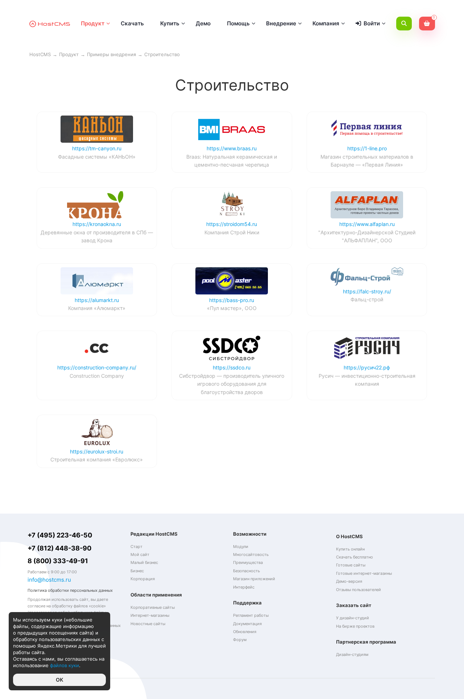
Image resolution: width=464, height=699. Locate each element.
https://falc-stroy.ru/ (367, 291)
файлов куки (64, 665)
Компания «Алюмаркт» (96, 308)
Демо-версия (349, 581)
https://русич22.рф (367, 367)
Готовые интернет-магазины (364, 573)
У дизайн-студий (352, 617)
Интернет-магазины (149, 615)
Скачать (132, 23)
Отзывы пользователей (358, 589)
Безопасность (246, 570)
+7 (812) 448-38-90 (59, 548)
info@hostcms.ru (49, 579)
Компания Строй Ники (231, 232)
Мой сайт (139, 554)
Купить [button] (169, 23)
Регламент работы (251, 615)
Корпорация (142, 578)
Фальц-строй (367, 299)
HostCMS (40, 54)
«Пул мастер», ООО (232, 308)
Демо (203, 23)
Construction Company (97, 376)
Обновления (244, 631)
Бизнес (137, 570)
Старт (136, 546)
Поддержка (247, 603)
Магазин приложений (254, 578)
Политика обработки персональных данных (70, 590)
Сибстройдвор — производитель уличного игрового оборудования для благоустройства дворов (231, 384)
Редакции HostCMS (154, 534)
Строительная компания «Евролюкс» (96, 459)
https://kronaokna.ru (96, 224)
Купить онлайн (350, 549)
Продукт (69, 54)
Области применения (156, 595)
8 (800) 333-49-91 (58, 561)
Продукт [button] (92, 23)
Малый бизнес (144, 562)
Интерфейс (243, 587)
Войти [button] (372, 23)
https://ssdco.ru (231, 367)
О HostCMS (349, 536)
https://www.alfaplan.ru (367, 224)
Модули (240, 546)
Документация (247, 623)
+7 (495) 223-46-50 (60, 535)
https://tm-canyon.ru (96, 148)
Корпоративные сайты (152, 607)
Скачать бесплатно (354, 557)
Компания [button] (325, 23)
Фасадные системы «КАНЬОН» (97, 157)
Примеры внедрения (111, 54)
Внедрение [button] (281, 23)
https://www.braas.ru (232, 148)
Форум (239, 639)
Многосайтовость (251, 554)
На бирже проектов (355, 626)
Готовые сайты (350, 565)
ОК (59, 680)
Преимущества (248, 562)
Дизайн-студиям (352, 654)
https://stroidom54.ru (231, 224)
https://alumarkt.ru (97, 300)
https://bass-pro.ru (231, 300)
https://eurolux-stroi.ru (96, 451)
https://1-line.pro (367, 148)
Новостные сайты (147, 623)
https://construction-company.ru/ (96, 367)
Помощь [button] (238, 23)
